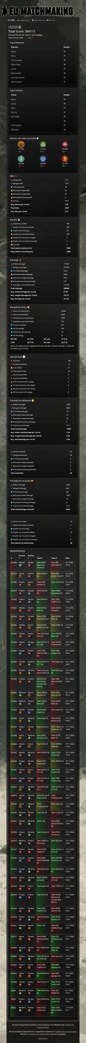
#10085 (14, 956)
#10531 (14, 608)
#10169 (14, 858)
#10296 (14, 744)
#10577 (14, 591)
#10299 (14, 735)
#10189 (14, 804)
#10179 (14, 841)
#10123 (14, 917)
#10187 (14, 821)
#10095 (14, 947)
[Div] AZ (14, 112)
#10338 (14, 709)
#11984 (14, 562)
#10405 (14, 650)
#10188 (14, 812)
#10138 (14, 886)
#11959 (14, 582)
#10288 (14, 761)
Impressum (43, 1038)
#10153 (14, 877)
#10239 (14, 778)
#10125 (14, 908)
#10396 (14, 662)
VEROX (13, 27)
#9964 (13, 1007)
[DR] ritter (15, 129)
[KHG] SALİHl (16, 73)
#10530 (14, 616)
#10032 (14, 973)
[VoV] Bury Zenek (18, 77)
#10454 (14, 642)
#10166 (14, 869)
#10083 (14, 965)
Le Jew (13, 69)
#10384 (14, 692)
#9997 (13, 990)
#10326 (14, 718)
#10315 (14, 727)
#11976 (14, 573)
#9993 (13, 999)
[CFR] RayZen (16, 125)
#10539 (14, 599)
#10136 (14, 894)
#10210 (14, 795)
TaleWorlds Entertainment (66, 1031)
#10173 (14, 849)
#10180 (14, 832)
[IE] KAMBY (15, 116)
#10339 (14, 701)
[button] (14, 562)
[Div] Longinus (16, 60)
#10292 (14, 752)
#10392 (14, 679)
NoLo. (13, 56)
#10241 (14, 769)
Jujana (13, 51)
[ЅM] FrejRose (16, 82)
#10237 (14, 787)
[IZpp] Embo (16, 64)
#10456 (14, 633)
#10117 (14, 936)
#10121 (14, 925)
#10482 (14, 625)
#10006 (14, 982)
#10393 (14, 670)
